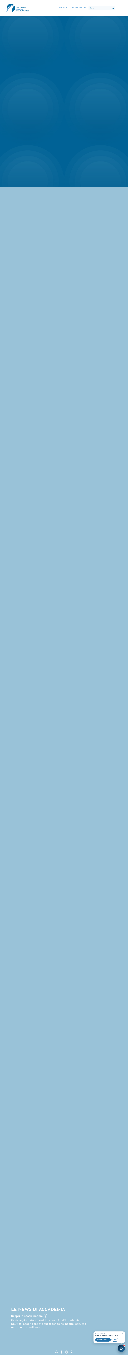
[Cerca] (113, 8)
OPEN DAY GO (79, 8)
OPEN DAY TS (63, 8)
